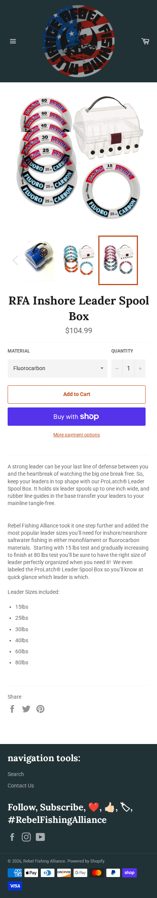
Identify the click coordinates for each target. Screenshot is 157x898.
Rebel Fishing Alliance (44, 861)
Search (16, 774)
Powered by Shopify (85, 861)
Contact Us (21, 786)
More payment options (76, 435)
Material (19, 351)
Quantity (122, 351)
